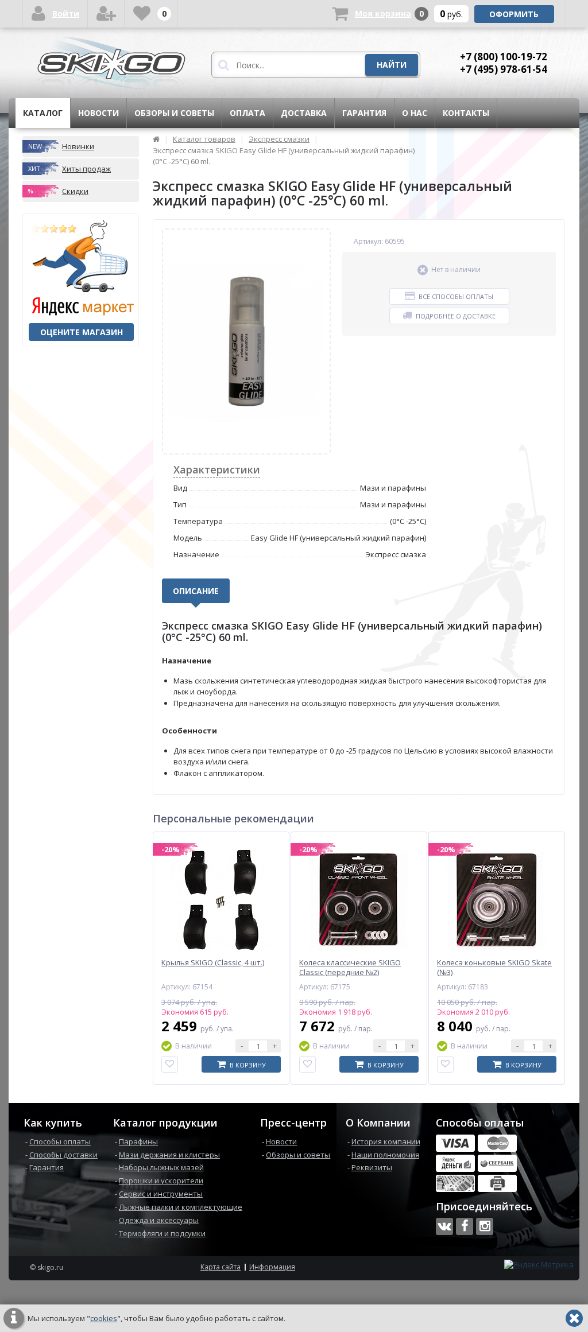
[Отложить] (169, 1064)
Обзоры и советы (174, 112)
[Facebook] (464, 1226)
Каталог (43, 112)
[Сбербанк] (497, 1163)
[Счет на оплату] (497, 1183)
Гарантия (364, 112)
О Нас (414, 112)
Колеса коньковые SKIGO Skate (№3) (494, 967)
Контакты (466, 112)
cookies (103, 1318)
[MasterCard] (497, 1143)
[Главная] (156, 139)
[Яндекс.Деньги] (455, 1163)
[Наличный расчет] (455, 1183)
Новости (98, 112)
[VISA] (455, 1143)
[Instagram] (484, 1226)
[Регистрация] (106, 14)
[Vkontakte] (444, 1226)
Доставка (304, 112)
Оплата (247, 112)
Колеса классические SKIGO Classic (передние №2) (350, 967)
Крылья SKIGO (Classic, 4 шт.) (212, 963)
